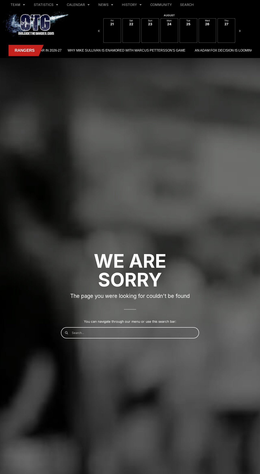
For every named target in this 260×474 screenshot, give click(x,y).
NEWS (103, 5)
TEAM (15, 5)
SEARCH (187, 5)
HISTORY (129, 5)
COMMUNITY (161, 5)
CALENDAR (76, 5)
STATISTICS (43, 5)
